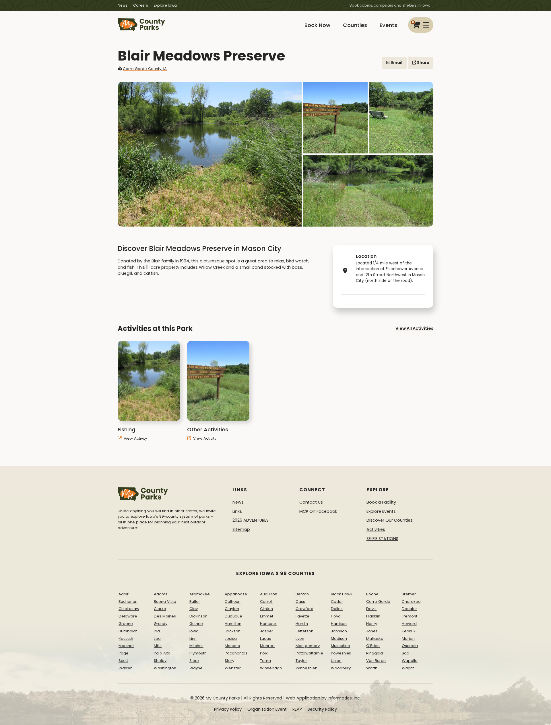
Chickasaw (129, 608)
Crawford (304, 608)
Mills (158, 645)
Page (124, 653)
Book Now (317, 25)
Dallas (337, 608)
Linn (193, 638)
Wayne (196, 668)
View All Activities (414, 328)
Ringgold (374, 653)
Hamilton (233, 623)
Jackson (232, 631)
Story (229, 660)
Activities (375, 529)
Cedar (337, 601)
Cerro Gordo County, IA (145, 68)
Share (422, 62)
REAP (297, 709)
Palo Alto (162, 653)
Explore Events (381, 511)
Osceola (410, 645)
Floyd (336, 616)
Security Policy (322, 709)
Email (396, 62)
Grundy (160, 623)
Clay (193, 608)
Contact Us (311, 502)
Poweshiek (341, 653)
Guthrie (196, 623)
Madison (339, 638)
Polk (264, 653)
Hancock (268, 623)
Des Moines (165, 616)
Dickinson (198, 616)
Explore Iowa (165, 5)
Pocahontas (236, 653)
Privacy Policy (228, 709)
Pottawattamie (309, 653)
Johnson (339, 631)
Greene (126, 623)
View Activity (135, 438)
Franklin (373, 616)
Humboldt (128, 631)
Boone (372, 594)
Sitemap (241, 529)
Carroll (266, 601)
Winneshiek (306, 668)
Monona (232, 645)
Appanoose (236, 594)
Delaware (128, 616)
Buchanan (128, 601)
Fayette (302, 616)
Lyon (300, 638)
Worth (371, 668)
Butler (194, 601)
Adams (160, 594)
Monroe (267, 645)
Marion (408, 638)
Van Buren (376, 660)
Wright (408, 668)
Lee (157, 638)
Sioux (194, 660)
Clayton (232, 608)
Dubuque (233, 616)
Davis (371, 608)
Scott (123, 660)
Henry (371, 623)
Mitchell (196, 645)
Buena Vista (165, 601)
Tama (265, 660)
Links (237, 511)
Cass (300, 601)
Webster (233, 668)
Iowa (194, 631)
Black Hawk (341, 594)
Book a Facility (381, 502)
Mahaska (374, 638)
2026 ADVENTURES (250, 520)
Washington (165, 668)
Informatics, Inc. (344, 698)
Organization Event (267, 709)
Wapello (410, 660)
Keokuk (409, 631)
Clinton (266, 608)
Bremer (409, 594)
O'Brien (373, 645)
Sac (405, 653)
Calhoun (232, 601)
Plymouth (198, 653)
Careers (140, 5)
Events (388, 25)
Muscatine (340, 645)
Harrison (339, 623)
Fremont (409, 616)
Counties (355, 25)
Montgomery (308, 645)
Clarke (160, 608)
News (122, 5)
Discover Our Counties (389, 520)
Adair (124, 594)
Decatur (409, 608)
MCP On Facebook (318, 511)
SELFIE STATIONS (382, 538)
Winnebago (271, 668)
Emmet (266, 616)
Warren (126, 668)
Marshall (126, 645)
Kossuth (126, 638)
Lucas (265, 638)
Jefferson (304, 631)
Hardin (302, 623)
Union (336, 660)
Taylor (301, 660)
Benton (302, 594)
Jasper (266, 631)
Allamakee (199, 594)
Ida (157, 631)
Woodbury (341, 668)
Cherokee (411, 601)
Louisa (231, 638)
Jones (372, 631)
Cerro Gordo (378, 601)
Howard (409, 623)
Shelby (160, 660)
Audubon (268, 594)
